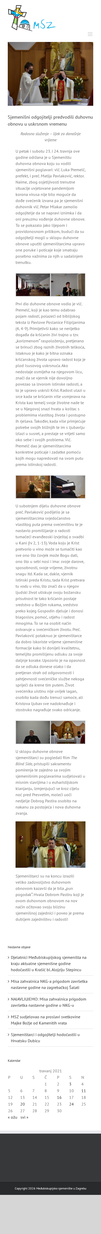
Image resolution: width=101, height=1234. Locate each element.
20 (22, 1104)
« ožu (12, 1117)
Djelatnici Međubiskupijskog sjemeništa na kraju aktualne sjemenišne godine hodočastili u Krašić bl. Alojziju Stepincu (48, 963)
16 (59, 1097)
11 (83, 1090)
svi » (24, 1117)
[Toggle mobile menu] (90, 34)
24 (71, 1104)
